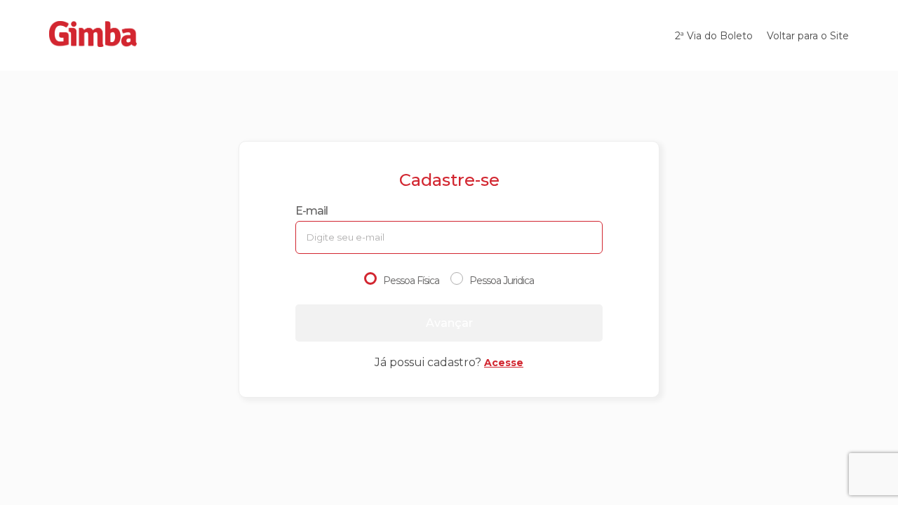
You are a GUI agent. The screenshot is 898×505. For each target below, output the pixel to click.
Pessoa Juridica (501, 280)
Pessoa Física (411, 280)
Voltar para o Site (808, 35)
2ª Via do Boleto (714, 35)
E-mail (311, 210)
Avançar (449, 323)
